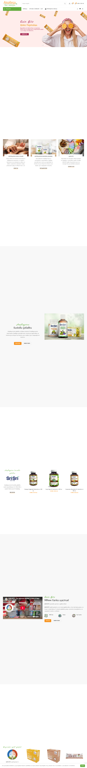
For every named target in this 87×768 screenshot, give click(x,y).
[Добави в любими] (42, 474)
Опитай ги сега (71, 166)
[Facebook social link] (77, 9)
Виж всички (17, 343)
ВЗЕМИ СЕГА (24, 34)
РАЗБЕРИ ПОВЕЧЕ (57, 620)
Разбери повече (27, 343)
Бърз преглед (42, 470)
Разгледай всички (43, 168)
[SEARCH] (65, 3)
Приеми (82, 765)
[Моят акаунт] (69, 3)
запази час (16, 168)
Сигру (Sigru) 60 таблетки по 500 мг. (54, 489)
